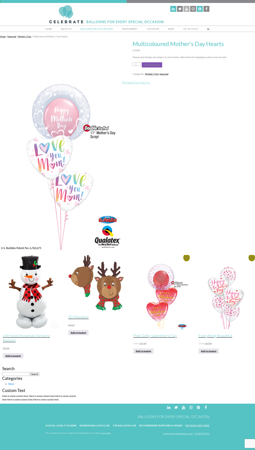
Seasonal (11, 36)
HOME (49, 29)
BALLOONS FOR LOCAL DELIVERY (97, 29)
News (11, 383)
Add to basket (152, 64)
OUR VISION (153, 29)
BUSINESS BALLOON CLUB (94, 425)
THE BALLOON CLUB (124, 425)
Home (3, 36)
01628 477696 (201, 433)
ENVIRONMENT (130, 29)
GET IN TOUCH (190, 29)
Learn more (106, 433)
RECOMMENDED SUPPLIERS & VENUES (160, 425)
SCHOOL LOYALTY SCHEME (61, 425)
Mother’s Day (24, 36)
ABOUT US (66, 29)
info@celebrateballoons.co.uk (178, 433)
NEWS (171, 29)
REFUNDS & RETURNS (197, 425)
